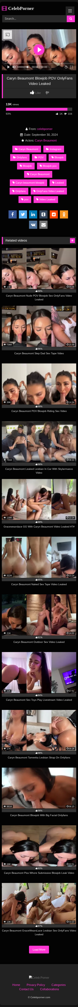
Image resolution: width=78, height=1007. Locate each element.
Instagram (55, 149)
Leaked (59, 182)
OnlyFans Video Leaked (50, 191)
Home (16, 984)
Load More (39, 949)
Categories (59, 984)
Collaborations (49, 989)
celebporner (44, 129)
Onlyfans (22, 157)
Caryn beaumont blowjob (30, 182)
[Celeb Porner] (39, 978)
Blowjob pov (50, 165)
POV (41, 157)
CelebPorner (20, 8)
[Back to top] (67, 996)
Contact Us (26, 989)
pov (26, 199)
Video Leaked (47, 199)
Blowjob (59, 157)
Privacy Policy (36, 984)
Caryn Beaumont (46, 140)
